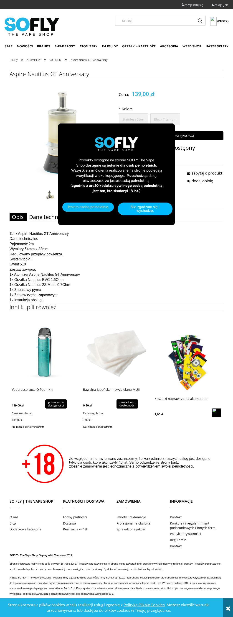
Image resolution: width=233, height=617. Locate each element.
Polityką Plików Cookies (144, 604)
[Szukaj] (200, 21)
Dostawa (69, 523)
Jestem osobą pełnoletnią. (88, 207)
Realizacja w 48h (75, 529)
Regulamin (178, 540)
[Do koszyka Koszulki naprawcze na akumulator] (216, 412)
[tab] (18, 217)
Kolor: (125, 108)
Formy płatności (75, 517)
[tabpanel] (116, 267)
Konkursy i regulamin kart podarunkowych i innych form (192, 525)
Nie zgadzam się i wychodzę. (145, 209)
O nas (14, 517)
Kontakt (176, 517)
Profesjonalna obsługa (133, 523)
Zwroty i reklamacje (131, 517)
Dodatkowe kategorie (25, 529)
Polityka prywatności (185, 534)
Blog (13, 523)
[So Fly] (32, 26)
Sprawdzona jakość (131, 529)
